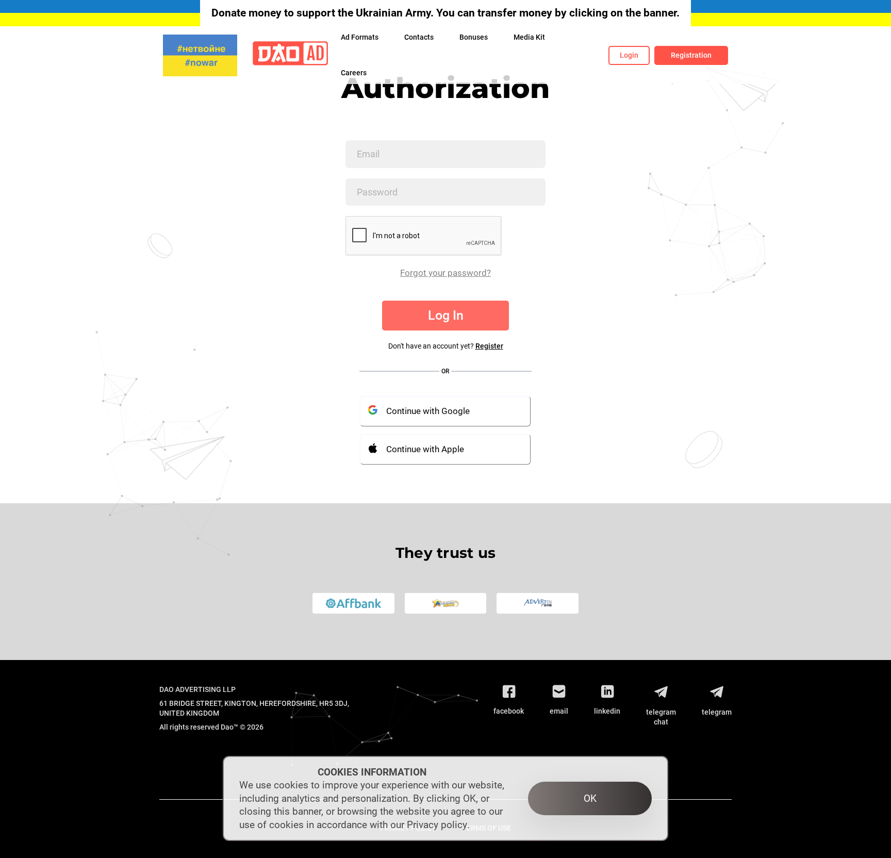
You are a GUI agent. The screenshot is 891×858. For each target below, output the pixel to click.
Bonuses (473, 37)
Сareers (354, 73)
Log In (446, 315)
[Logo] (290, 55)
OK (590, 798)
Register (489, 346)
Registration (691, 55)
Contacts (419, 37)
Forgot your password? (445, 273)
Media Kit (529, 37)
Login (629, 55)
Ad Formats (359, 37)
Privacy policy (437, 825)
